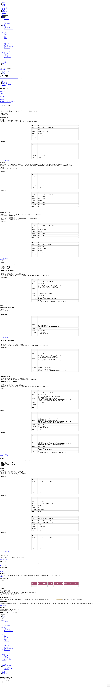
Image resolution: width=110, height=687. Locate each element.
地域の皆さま (4, 9)
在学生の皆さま (4, 7)
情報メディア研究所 (7, 60)
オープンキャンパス (7, 27)
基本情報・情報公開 (7, 23)
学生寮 (5, 44)
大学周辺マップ (6, 43)
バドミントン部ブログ (7, 667)
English (3, 3)
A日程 (55, 583)
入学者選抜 (5, 26)
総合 (70, 583)
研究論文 (5, 61)
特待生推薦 (44, 583)
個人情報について (5, 671)
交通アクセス (4, 2)
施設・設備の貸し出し (7, 57)
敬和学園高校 (4, 4)
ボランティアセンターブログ (8, 668)
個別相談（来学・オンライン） (8, 29)
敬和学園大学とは (6, 19)
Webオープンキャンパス (7, 28)
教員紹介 (5, 38)
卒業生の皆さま (4, 8)
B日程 (58, 583)
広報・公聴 (5, 24)
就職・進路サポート (7, 48)
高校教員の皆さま (5, 11)
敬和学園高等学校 (6, 669)
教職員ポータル (4, 673)
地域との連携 (6, 53)
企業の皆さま (4, 10)
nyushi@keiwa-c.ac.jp (59, 599)
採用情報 (3, 672)
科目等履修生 (6, 55)
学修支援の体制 (6, 641)
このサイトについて (5, 670)
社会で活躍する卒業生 (7, 51)
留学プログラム (6, 35)
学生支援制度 (6, 45)
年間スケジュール (6, 41)
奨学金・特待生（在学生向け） (8, 46)
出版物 (5, 62)
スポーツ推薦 (50, 583)
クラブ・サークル (6, 42)
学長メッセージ (6, 622)
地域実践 (5, 34)
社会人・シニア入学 (7, 56)
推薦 (38, 583)
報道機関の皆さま (5, 12)
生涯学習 (5, 54)
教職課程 (5, 37)
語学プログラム (6, 36)
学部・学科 (5, 33)
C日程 (62, 583)
